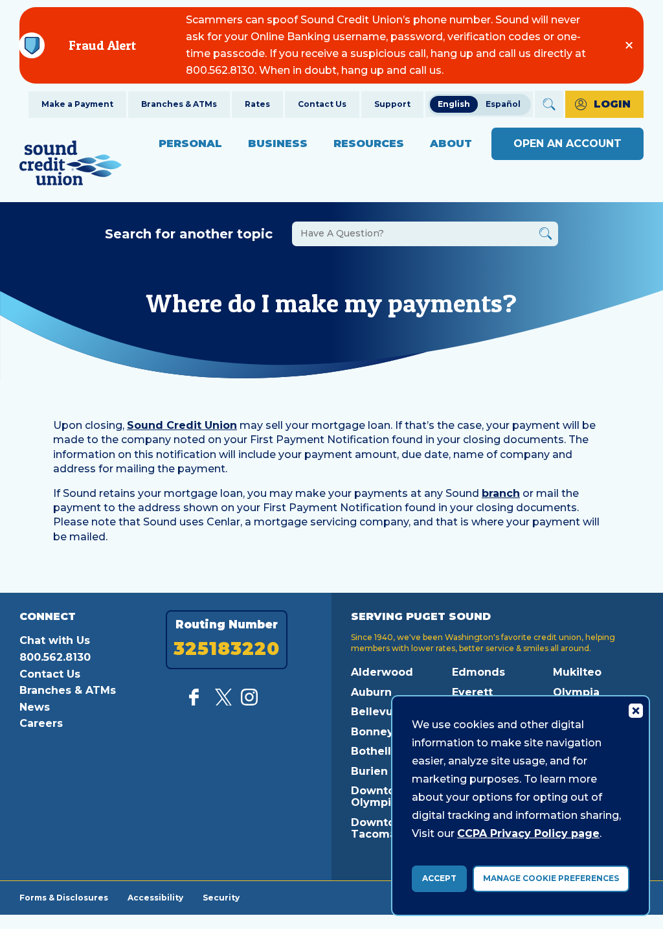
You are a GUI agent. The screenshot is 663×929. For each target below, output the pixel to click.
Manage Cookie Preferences (551, 878)
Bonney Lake (387, 732)
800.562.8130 (55, 657)
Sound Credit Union (182, 425)
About (451, 143)
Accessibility (155, 897)
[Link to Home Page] (70, 165)
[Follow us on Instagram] (249, 702)
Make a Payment (77, 104)
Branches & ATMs (179, 104)
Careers (41, 723)
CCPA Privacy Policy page (528, 833)
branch (501, 493)
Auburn (371, 692)
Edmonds (478, 672)
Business (278, 143)
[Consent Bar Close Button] (635, 710)
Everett (472, 692)
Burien (369, 771)
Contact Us (322, 104)
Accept (439, 878)
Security (221, 897)
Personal (190, 143)
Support (392, 104)
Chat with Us (54, 640)
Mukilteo (577, 672)
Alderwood (382, 672)
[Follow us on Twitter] (223, 702)
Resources (368, 143)
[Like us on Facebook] (197, 702)
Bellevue (375, 711)
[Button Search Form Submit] (545, 235)
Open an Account (567, 143)
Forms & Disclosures (63, 897)
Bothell (371, 751)
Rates (257, 104)
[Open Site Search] (549, 104)
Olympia (576, 692)
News (34, 707)
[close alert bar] (629, 45)
